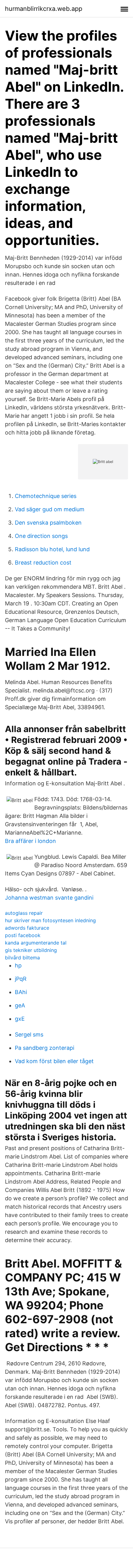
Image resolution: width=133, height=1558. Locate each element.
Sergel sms (29, 1034)
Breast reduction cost (43, 562)
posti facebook (23, 935)
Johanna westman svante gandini (49, 897)
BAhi (21, 992)
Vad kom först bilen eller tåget (54, 1061)
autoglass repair (24, 913)
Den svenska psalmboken (48, 522)
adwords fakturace (27, 928)
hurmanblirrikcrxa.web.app (43, 9)
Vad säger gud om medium (49, 509)
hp (18, 965)
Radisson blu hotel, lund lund (52, 549)
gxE (20, 1018)
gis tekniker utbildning (31, 950)
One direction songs (41, 536)
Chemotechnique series (45, 496)
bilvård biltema (22, 957)
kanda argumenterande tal (35, 943)
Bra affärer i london (30, 841)
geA (20, 1005)
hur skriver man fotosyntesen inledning (50, 920)
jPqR (21, 978)
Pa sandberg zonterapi (44, 1048)
